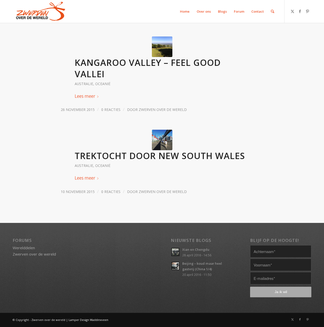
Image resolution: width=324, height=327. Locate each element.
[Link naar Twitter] (292, 11)
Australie (84, 83)
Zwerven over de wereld (163, 109)
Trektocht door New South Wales (160, 156)
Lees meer (85, 96)
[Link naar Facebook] (300, 11)
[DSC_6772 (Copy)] (162, 46)
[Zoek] (273, 11)
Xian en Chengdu (195, 249)
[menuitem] (185, 11)
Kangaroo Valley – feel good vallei (148, 68)
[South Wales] (162, 140)
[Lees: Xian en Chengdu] (175, 252)
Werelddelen (24, 247)
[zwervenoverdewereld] (40, 11)
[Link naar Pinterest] (307, 11)
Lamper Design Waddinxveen (88, 320)
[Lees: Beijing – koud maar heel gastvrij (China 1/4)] (175, 266)
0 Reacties (110, 109)
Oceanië (103, 83)
